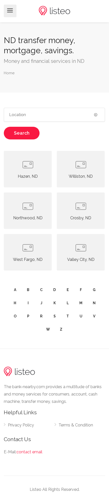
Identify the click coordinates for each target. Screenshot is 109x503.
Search (21, 133)
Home (9, 73)
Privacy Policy (21, 425)
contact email (29, 452)
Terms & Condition (76, 425)
